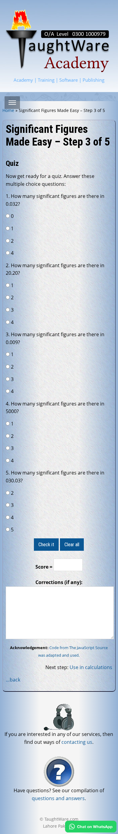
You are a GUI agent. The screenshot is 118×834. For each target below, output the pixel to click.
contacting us (76, 742)
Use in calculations (91, 667)
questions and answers (58, 798)
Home (8, 110)
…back (13, 679)
